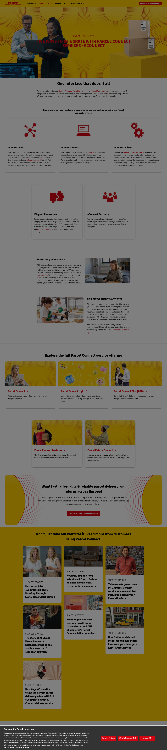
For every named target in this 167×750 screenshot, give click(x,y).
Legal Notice (24, 747)
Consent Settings (108, 738)
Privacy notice (15, 747)
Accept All (147, 738)
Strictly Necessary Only (128, 738)
